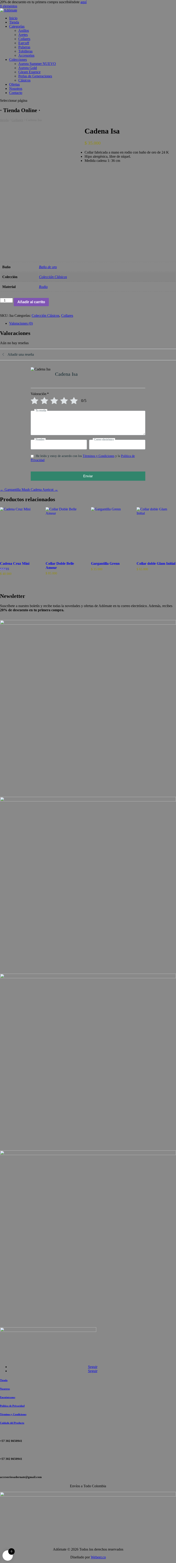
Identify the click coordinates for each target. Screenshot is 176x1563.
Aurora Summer (37, 64)
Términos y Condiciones (98, 456)
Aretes (23, 35)
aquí (83, 2)
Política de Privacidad (12, 1405)
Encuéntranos (7, 1397)
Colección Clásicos (53, 277)
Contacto (15, 93)
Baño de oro (48, 267)
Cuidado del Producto (12, 1422)
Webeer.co (98, 1557)
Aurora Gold (27, 68)
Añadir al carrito (31, 302)
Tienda (14, 22)
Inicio (13, 18)
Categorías (17, 26)
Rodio (43, 287)
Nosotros (15, 88)
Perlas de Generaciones (35, 76)
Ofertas (14, 84)
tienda (4, 120)
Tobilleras (25, 51)
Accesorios (26, 55)
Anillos (23, 30)
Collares (24, 39)
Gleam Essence (29, 72)
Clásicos (24, 80)
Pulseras (24, 47)
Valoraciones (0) (21, 323)
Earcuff (23, 43)
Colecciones (18, 59)
